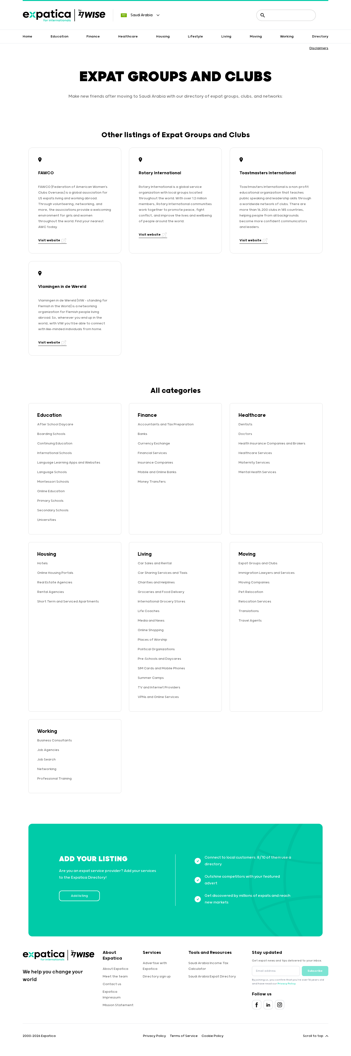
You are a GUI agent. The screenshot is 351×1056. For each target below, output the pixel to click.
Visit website (49, 240)
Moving (256, 36)
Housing (163, 36)
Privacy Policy (286, 983)
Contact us (112, 984)
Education (59, 36)
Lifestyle (195, 36)
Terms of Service (184, 1036)
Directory (320, 36)
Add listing (79, 896)
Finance (93, 36)
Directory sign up (157, 976)
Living (226, 36)
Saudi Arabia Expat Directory (212, 976)
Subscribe (315, 971)
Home (27, 36)
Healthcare (128, 36)
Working (287, 36)
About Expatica (115, 969)
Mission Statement (118, 1005)
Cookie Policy (212, 1036)
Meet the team (115, 976)
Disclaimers (318, 48)
